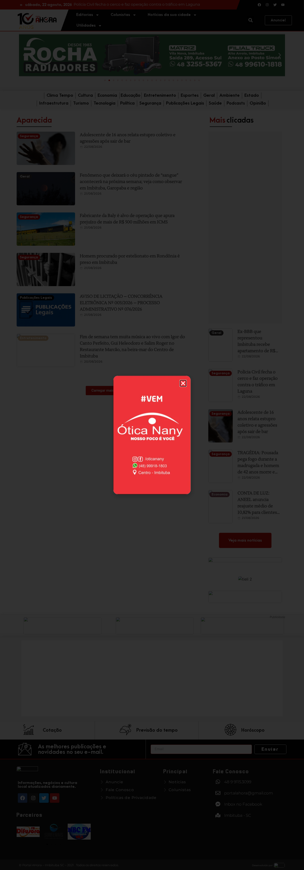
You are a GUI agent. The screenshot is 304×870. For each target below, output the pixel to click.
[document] (152, 435)
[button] (183, 383)
